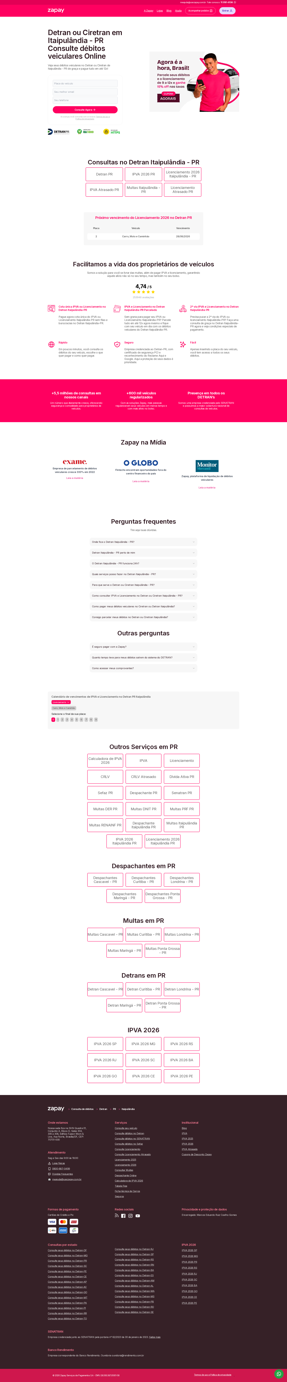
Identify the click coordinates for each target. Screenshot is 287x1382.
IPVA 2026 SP (105, 1044)
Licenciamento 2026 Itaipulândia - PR (182, 174)
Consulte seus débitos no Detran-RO (134, 1307)
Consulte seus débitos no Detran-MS (134, 1296)
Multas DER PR (105, 809)
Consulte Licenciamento (127, 1149)
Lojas (160, 10)
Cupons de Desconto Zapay (197, 1154)
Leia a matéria (74, 477)
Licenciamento (182, 760)
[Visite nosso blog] (117, 1216)
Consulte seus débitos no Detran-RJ (134, 1249)
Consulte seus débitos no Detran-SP (134, 1254)
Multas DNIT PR (143, 809)
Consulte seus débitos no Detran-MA (135, 1291)
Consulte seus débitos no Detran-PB (134, 1301)
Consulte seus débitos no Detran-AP (67, 1281)
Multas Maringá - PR (124, 950)
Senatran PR (182, 793)
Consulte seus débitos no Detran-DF (67, 1250)
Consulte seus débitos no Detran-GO (67, 1292)
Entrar (225, 10)
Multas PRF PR (182, 809)
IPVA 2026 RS (181, 1044)
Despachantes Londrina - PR (182, 880)
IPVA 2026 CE (143, 1076)
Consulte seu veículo (126, 1128)
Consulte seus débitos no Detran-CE (67, 1276)
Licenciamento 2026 (125, 1165)
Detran (103, 1109)
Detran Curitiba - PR (143, 989)
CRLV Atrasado (143, 777)
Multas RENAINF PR (105, 825)
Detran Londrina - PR (182, 989)
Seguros (119, 1196)
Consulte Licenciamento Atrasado (133, 1154)
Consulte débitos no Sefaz (129, 1143)
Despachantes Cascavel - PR (105, 880)
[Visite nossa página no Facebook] (123, 1216)
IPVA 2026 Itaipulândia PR (124, 841)
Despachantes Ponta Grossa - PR (162, 896)
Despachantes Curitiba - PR (143, 880)
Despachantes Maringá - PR (124, 896)
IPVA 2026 (187, 1143)
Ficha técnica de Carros (127, 1191)
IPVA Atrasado (190, 1149)
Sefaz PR (105, 793)
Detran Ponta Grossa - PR (163, 1005)
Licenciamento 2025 (125, 1159)
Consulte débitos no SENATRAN (132, 1138)
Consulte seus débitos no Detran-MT (67, 1297)
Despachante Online (125, 1175)
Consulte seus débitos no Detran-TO (67, 1318)
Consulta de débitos (82, 1109)
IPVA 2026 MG (143, 1044)
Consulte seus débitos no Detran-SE (134, 1312)
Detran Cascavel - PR (105, 989)
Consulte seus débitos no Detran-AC (67, 1287)
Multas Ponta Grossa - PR (163, 950)
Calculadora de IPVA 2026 (105, 760)
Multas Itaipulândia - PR (143, 189)
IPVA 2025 (187, 1138)
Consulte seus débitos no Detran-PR (67, 1260)
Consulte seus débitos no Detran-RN (134, 1264)
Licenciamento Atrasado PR (183, 189)
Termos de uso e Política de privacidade (92, 118)
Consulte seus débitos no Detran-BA (134, 1270)
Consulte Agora (83, 109)
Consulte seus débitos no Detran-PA (67, 1303)
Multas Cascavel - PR (105, 934)
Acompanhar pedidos (198, 10)
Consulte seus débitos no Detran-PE (67, 1271)
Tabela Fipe (121, 1186)
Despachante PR (143, 793)
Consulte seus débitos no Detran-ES (134, 1275)
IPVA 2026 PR (143, 174)
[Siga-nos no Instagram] (130, 1216)
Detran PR (104, 174)
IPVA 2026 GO (105, 1076)
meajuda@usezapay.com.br (67, 1179)
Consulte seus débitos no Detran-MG (68, 1255)
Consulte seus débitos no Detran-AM (134, 1280)
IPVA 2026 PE (182, 1076)
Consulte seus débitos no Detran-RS (134, 1259)
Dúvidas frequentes (62, 1174)
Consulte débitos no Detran (129, 1133)
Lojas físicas (58, 1163)
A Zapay (148, 10)
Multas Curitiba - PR (143, 934)
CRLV (105, 777)
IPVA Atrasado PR (104, 190)
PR (114, 1109)
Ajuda (178, 10)
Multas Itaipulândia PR (181, 825)
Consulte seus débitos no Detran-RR (67, 1313)
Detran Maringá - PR (124, 1005)
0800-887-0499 (61, 1168)
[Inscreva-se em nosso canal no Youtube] (137, 1216)
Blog (169, 10)
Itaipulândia (128, 1109)
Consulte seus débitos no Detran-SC (67, 1266)
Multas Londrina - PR (182, 934)
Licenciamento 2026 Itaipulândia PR (162, 841)
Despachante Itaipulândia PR (144, 825)
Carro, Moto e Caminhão (64, 708)
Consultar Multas (124, 1170)
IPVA (143, 760)
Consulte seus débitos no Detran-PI (67, 1308)
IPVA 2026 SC (143, 1060)
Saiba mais (154, 1337)
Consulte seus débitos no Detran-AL (134, 1285)
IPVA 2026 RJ (105, 1060)
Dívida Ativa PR (182, 777)
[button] (143, 542)
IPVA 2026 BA (181, 1060)
